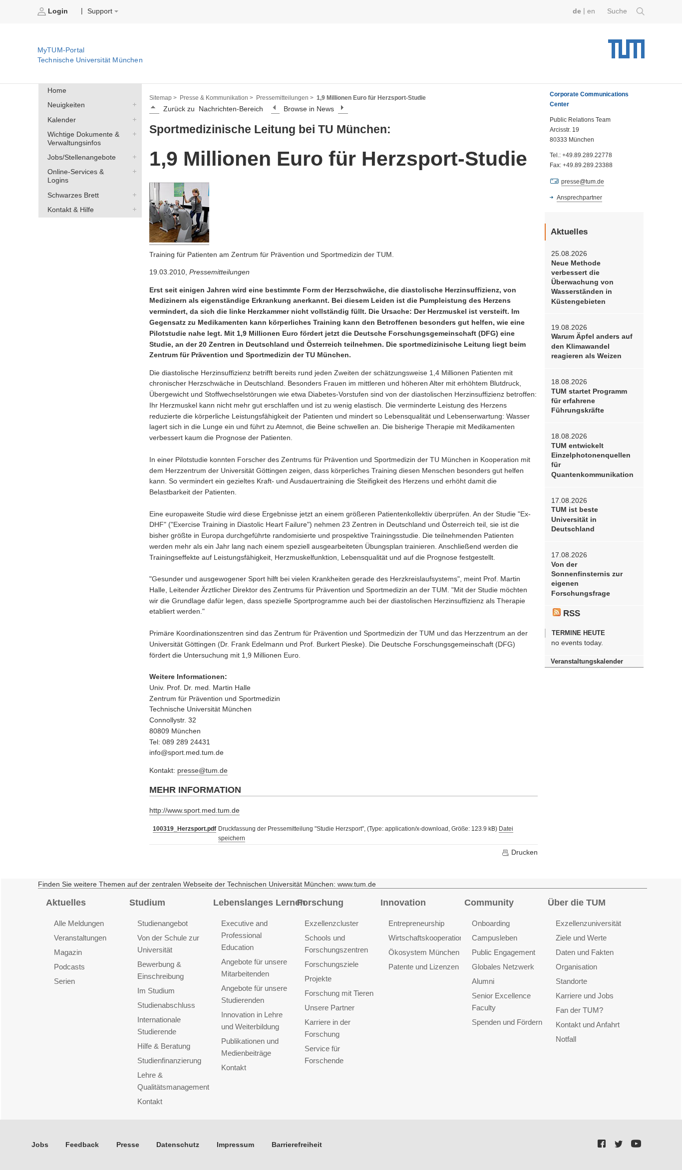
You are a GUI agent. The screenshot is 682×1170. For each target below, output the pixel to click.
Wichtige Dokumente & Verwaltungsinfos (132, 133)
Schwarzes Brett (132, 194)
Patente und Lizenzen (423, 966)
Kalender (132, 119)
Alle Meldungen (79, 923)
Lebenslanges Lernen (259, 903)
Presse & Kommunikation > (216, 97)
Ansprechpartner (579, 197)
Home (56, 90)
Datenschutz (177, 1145)
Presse (127, 1145)
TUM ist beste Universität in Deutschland (574, 519)
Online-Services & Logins (132, 171)
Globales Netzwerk (503, 966)
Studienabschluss (166, 1005)
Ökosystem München (423, 952)
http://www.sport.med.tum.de (194, 810)
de (577, 11)
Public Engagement (503, 952)
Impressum (235, 1145)
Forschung (320, 903)
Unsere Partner (329, 1007)
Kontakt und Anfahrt (588, 1024)
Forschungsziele (331, 964)
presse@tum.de (202, 770)
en (591, 11)
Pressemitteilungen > (285, 97)
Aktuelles (66, 903)
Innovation (403, 903)
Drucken (523, 852)
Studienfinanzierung (169, 1060)
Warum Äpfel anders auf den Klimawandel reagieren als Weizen (592, 346)
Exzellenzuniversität (588, 923)
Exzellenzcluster (331, 923)
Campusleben (494, 938)
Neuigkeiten (132, 104)
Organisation (576, 966)
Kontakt (149, 1101)
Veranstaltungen (80, 938)
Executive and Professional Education (244, 935)
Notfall (566, 1039)
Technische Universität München (626, 45)
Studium (147, 903)
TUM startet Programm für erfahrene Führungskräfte (589, 401)
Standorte (571, 981)
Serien (64, 981)
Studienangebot (162, 923)
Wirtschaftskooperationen (429, 938)
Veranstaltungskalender (587, 661)
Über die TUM (577, 903)
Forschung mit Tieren (339, 993)
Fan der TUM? (579, 1010)
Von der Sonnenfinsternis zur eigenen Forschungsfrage (587, 579)
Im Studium (156, 990)
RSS (570, 613)
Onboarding (491, 923)
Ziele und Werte (581, 938)
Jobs (39, 1145)
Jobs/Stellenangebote (132, 157)
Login (58, 11)
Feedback (82, 1145)
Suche (618, 11)
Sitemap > (163, 97)
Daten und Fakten (585, 952)
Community (489, 903)
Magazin (68, 952)
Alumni (483, 981)
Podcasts (69, 966)
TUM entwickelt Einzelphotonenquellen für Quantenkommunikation (592, 460)
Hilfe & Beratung (163, 1046)
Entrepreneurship (416, 923)
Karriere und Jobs (585, 995)
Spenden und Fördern (507, 1022)
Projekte (318, 978)
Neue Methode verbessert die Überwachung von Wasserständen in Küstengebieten (582, 282)
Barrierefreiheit (297, 1145)
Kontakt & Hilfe (132, 209)
